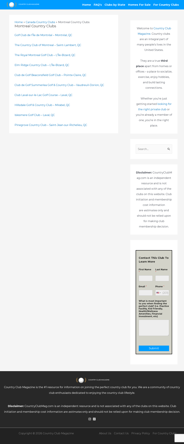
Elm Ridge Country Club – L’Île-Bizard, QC (42, 65)
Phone (159, 286)
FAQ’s (98, 4)
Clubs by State (115, 4)
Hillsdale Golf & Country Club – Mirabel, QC (42, 105)
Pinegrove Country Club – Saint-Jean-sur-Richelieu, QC (51, 125)
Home (86, 4)
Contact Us (121, 433)
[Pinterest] (94, 419)
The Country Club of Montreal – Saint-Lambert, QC (48, 45)
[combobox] (158, 293)
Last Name (161, 270)
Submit (154, 348)
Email (143, 286)
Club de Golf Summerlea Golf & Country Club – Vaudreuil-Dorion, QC (59, 85)
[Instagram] (89, 419)
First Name (145, 270)
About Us (105, 433)
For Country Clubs (166, 4)
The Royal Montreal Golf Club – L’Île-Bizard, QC (45, 55)
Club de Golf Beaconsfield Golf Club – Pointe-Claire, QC (50, 75)
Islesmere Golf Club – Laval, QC (35, 115)
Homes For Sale (139, 4)
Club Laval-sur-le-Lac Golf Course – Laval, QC (43, 95)
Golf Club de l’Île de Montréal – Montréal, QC (43, 35)
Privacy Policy (140, 433)
